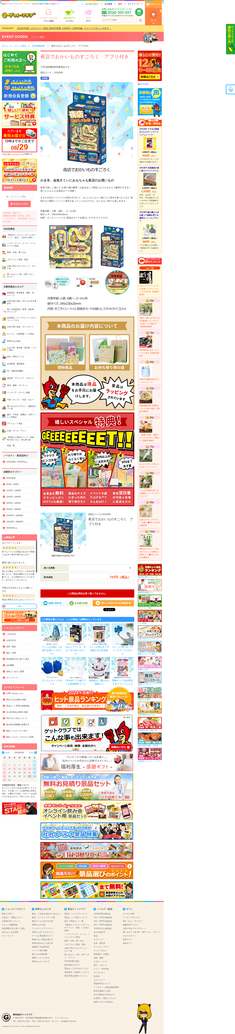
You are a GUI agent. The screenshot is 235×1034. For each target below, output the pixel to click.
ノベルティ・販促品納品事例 (106, 987)
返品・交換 (11, 653)
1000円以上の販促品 (103, 928)
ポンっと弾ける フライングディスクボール (122, 650)
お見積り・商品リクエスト (105, 998)
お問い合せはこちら (15, 693)
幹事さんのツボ (43, 909)
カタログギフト (129, 936)
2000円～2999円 (13, 497)
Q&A (120, 4)
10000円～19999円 (14, 515)
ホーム (5, 46)
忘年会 (21, 216)
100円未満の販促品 (102, 914)
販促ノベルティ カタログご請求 (20, 737)
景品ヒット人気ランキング (75, 917)
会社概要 (108, 4)
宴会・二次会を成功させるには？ (46, 914)
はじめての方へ (92, 4)
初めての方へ (7, 914)
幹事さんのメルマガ (40, 961)
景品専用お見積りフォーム (75, 976)
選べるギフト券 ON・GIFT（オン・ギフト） (142, 932)
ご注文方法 (11, 634)
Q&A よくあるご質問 (15, 671)
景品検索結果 (38, 46)
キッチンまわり (100, 950)
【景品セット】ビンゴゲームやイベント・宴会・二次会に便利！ (76, 928)
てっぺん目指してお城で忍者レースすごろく (52, 650)
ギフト (129, 909)
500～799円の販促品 (103, 925)
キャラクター (99, 972)
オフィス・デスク (101, 947)
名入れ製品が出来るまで (104, 994)
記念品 (96, 976)
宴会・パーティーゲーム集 (43, 917)
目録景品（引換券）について (76, 972)
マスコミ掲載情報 (9, 925)
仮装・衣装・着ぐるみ (74, 941)
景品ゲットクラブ (77, 909)
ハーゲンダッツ (9, 218)
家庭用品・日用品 (101, 954)
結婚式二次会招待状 (40, 947)
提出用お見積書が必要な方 (17, 724)
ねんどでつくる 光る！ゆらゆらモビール (76, 650)
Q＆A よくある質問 (10, 932)
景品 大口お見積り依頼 (16, 699)
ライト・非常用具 (101, 969)
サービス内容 (128, 914)
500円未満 (22, 218)
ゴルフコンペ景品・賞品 (75, 944)
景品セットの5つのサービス (76, 968)
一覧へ (19, 606)
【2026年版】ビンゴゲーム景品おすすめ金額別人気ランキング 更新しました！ (56, 28)
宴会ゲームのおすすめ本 (42, 921)
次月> (31, 753)
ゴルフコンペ (99, 980)
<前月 (7, 753)
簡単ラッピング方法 (40, 958)
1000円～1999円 (13, 490)
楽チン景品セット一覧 (74, 921)
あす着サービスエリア (13, 154)
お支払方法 (11, 640)
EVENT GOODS (15, 37)
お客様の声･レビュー (11, 921)
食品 (96, 936)
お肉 (27, 216)
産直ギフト (128, 939)
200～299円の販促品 (103, 921)
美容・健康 (98, 958)
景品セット (17, 213)
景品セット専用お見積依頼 (17, 706)
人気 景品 (7, 213)
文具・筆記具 (99, 943)
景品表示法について (102, 983)
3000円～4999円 (13, 503)
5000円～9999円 (13, 509)
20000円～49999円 (14, 522)
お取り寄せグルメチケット (134, 928)
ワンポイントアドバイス (42, 928)
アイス (31, 218)
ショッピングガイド (15, 909)
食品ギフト (128, 943)
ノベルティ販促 (105, 909)
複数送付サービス (130, 925)
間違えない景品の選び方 (42, 939)
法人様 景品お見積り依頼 (17, 712)
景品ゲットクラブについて (75, 914)
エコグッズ (98, 939)
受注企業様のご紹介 (102, 991)
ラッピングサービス (131, 917)
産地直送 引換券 (10, 216)
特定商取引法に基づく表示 (17, 659)
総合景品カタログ (72, 965)
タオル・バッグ (100, 961)
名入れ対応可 (99, 932)
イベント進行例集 (39, 950)
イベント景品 (37, 37)
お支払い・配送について (12, 917)
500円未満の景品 (71, 961)
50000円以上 (12, 528)
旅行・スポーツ (100, 965)
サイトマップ (133, 4)
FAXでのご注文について (16, 718)
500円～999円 (12, 484)
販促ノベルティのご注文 (16, 731)
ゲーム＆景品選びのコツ (42, 936)
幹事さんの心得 (38, 925)
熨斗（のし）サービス (132, 921)
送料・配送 (11, 646)
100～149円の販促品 (103, 917)
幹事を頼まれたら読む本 (42, 943)
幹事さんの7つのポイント (43, 932)
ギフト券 (6, 221)
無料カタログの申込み (103, 1002)
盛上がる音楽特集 (39, 954)
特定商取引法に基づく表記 (13, 928)
